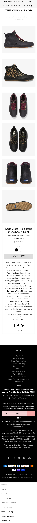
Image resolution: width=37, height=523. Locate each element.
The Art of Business (19, 398)
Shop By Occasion (18, 361)
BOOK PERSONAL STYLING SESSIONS (18, 2)
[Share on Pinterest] (22, 326)
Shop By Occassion (8, 503)
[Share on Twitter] (18, 326)
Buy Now (18, 255)
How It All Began (8, 516)
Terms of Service (18, 371)
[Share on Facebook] (14, 326)
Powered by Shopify (27, 477)
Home (6, 17)
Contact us (18, 330)
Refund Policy (18, 374)
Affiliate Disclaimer (18, 376)
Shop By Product (18, 356)
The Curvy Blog (18, 366)
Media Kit (18, 369)
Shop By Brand (18, 358)
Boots (11, 17)
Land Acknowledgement (18, 379)
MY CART (28, 6)
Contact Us (18, 382)
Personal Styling (18, 364)
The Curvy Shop (21, 474)
